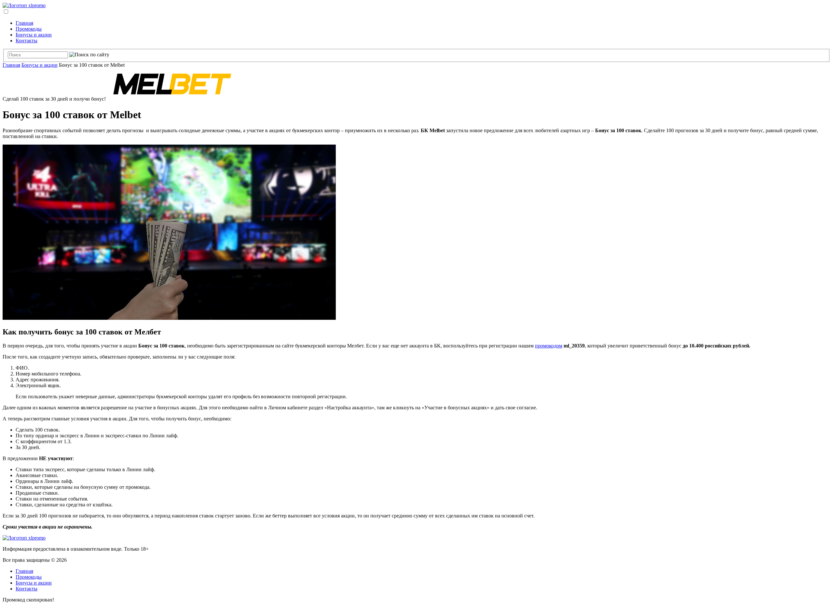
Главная (24, 23)
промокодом (548, 345)
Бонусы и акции (34, 34)
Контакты (26, 40)
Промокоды (29, 29)
